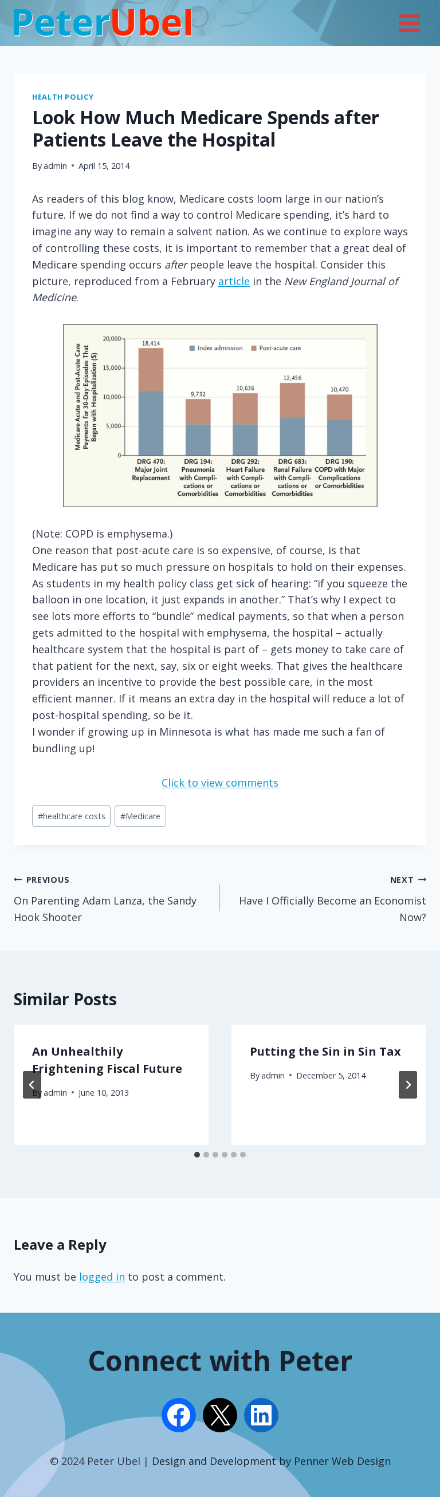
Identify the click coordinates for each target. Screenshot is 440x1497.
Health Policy (62, 97)
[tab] (197, 1155)
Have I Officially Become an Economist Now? (332, 899)
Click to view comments (220, 782)
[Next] (408, 1085)
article (234, 281)
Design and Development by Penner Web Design (271, 1461)
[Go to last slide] (32, 1085)
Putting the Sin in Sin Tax (325, 1051)
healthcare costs (71, 816)
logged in (102, 1276)
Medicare (140, 816)
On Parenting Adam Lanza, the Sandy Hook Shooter (105, 899)
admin (55, 165)
